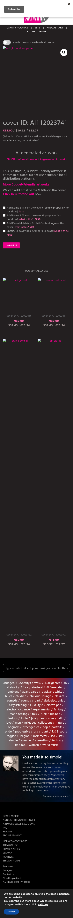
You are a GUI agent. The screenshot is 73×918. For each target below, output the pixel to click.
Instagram (8, 870)
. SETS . (37, 27)
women (34, 745)
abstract (12, 687)
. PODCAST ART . (55, 27)
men (18, 722)
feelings (23, 714)
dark (37, 700)
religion (24, 736)
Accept (11, 911)
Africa (24, 687)
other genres (31, 727)
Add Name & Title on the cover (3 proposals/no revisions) (34, 217)
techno (56, 740)
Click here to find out (19, 194)
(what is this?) (26, 219)
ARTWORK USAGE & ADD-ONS (19, 823)
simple (13, 740)
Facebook (8, 866)
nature (60, 722)
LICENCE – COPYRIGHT (15, 841)
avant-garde (30, 691)
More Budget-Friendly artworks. (26, 184)
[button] (63, 52)
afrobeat (37, 687)
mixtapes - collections (38, 722)
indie (24, 718)
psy (36, 731)
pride (8, 731)
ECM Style (36, 705)
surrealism (41, 740)
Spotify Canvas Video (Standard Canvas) (38, 232)
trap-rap (20, 745)
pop (45, 727)
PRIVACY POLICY (11, 848)
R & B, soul (58, 731)
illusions (12, 718)
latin (60, 718)
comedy (12, 700)
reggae (11, 736)
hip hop (55, 714)
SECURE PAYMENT (12, 835)
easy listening (18, 705)
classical (60, 696)
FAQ (5, 827)
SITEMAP (7, 852)
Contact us (8, 874)
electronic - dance (18, 709)
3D (65, 683)
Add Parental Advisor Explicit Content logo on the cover (35, 225)
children (21, 696)
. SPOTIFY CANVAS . (18, 27)
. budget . (9, 683)
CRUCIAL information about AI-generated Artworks (37, 159)
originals (13, 727)
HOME (43, 31)
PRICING (7, 831)
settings (43, 904)
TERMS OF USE (10, 845)
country (26, 700)
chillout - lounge (40, 696)
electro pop (54, 705)
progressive (22, 731)
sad (53, 736)
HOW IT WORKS (11, 816)
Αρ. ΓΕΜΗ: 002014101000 (16, 881)
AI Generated (54, 687)
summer (26, 740)
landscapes (47, 718)
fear (12, 714)
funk (44, 714)
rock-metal (40, 736)
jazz (33, 718)
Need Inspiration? (12, 877)
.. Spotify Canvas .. (29, 683)
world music (50, 745)
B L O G (31, 31)
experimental (41, 709)
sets (61, 736)
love (8, 722)
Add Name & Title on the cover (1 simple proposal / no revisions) (38, 209)
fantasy (58, 709)
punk (45, 731)
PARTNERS (8, 856)
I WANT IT (11, 245)
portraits (56, 727)
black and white (52, 691)
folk (34, 714)
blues (8, 696)
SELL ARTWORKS (11, 860)
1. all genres (52, 683)
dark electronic (53, 700)
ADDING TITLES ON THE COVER (19, 819)
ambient (13, 691)
